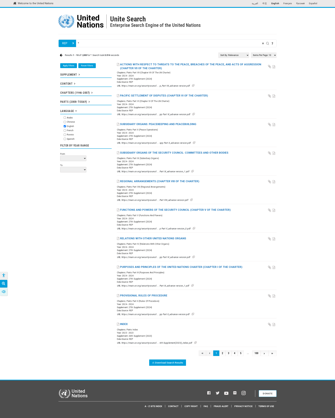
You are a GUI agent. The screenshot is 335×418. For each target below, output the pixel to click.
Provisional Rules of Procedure (143, 295)
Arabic (70, 118)
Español (313, 3)
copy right (191, 406)
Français (287, 3)
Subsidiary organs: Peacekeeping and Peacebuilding (158, 124)
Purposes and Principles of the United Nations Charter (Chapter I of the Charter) (181, 267)
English (275, 3)
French (70, 130)
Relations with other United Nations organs (153, 238)
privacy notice (243, 406)
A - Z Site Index (153, 406)
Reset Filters (87, 65)
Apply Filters (68, 65)
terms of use (266, 406)
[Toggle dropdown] (79, 74)
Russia (70, 134)
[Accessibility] (3, 275)
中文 (264, 3)
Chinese (71, 122)
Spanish (71, 139)
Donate (268, 393)
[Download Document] (269, 66)
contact (173, 406)
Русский (300, 3)
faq (206, 406)
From (62, 154)
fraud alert (221, 406)
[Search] (267, 43)
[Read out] (3, 292)
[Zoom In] (3, 284)
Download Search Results (169, 362)
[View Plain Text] (274, 66)
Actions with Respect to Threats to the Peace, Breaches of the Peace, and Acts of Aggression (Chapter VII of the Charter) (190, 66)
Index (124, 324)
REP (64, 43)
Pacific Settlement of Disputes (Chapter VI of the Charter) (164, 95)
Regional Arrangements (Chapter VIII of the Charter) (159, 181)
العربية (255, 3)
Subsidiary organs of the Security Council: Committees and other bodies (174, 152)
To (61, 165)
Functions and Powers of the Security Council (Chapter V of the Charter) (175, 209)
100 (256, 353)
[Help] (272, 43)
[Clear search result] (263, 43)
